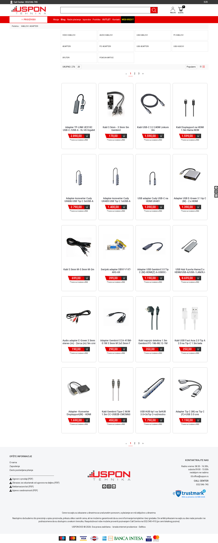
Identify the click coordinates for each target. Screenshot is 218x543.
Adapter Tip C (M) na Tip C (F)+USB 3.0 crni (190, 413)
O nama (13, 462)
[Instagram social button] (216, 192)
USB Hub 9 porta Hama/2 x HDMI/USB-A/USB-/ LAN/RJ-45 (190, 272)
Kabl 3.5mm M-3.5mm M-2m (78, 269)
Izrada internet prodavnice (125, 527)
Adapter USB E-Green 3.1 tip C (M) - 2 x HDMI (190, 200)
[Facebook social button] (216, 188)
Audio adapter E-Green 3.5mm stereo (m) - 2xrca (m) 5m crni (78, 342)
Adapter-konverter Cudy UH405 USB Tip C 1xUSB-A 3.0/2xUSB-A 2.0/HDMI (116, 201)
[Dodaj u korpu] (87, 136)
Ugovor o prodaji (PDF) (22, 479)
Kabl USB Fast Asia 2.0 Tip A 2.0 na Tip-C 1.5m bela (190, 342)
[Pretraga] (153, 10)
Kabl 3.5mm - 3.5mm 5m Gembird (116, 128)
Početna (15, 26)
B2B (206, 2)
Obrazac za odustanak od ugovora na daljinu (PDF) (35, 483)
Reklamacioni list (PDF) (23, 486)
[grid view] (203, 67)
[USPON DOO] (28, 10)
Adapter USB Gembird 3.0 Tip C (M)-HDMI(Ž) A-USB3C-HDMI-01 (153, 272)
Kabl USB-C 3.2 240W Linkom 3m (153, 128)
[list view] (201, 67)
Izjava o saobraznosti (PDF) (25, 490)
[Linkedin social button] (216, 196)
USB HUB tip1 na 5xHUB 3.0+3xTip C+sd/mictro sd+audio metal (153, 414)
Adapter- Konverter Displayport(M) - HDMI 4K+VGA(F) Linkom (79, 414)
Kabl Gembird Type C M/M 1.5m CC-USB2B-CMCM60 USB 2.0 (116, 414)
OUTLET (106, 19)
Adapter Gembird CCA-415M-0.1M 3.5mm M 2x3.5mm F (116, 342)
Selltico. (142, 527)
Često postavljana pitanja (21, 470)
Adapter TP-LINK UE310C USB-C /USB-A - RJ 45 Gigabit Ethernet (79, 130)
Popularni (191, 67)
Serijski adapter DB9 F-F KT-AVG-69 (116, 271)
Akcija (56, 19)
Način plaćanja (74, 19)
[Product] (79, 104)
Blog (63, 19)
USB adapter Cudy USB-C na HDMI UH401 (153, 200)
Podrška (96, 19)
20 (79, 67)
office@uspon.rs (201, 476)
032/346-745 (31, 2)
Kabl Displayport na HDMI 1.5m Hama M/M (190, 128)
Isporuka (87, 19)
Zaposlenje (14, 466)
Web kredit (128, 19)
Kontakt (116, 19)
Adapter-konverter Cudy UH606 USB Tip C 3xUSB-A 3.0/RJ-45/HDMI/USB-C (79, 201)
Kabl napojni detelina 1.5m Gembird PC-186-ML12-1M (152, 342)
